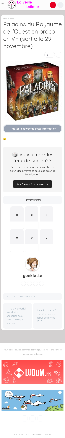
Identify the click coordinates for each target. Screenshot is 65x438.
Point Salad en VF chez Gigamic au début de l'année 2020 (46, 316)
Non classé (8, 18)
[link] (58, 54)
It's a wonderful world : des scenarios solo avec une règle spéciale (16, 316)
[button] (5, 5)
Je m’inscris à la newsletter (32, 184)
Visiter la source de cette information (33, 128)
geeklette (32, 275)
